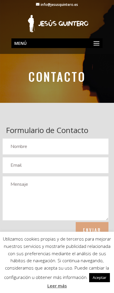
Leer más (57, 286)
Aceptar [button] (99, 277)
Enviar (92, 229)
